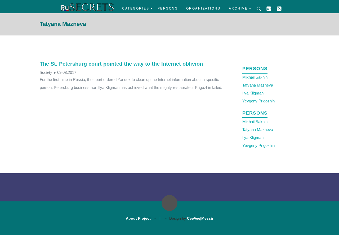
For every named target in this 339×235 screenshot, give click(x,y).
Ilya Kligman (253, 93)
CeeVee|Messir (200, 218)
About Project (138, 218)
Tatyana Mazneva (257, 85)
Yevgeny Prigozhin (258, 101)
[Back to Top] (169, 203)
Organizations (203, 8)
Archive (238, 8)
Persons (168, 8)
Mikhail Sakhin (254, 77)
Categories (135, 8)
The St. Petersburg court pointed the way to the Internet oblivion (121, 64)
